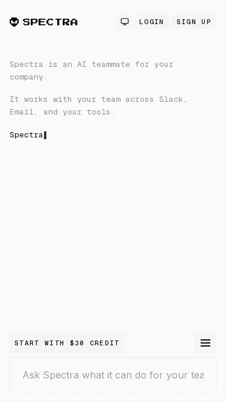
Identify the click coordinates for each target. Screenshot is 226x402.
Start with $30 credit (67, 343)
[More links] (205, 343)
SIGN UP (194, 21)
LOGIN (152, 21)
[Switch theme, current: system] (125, 21)
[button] (113, 195)
